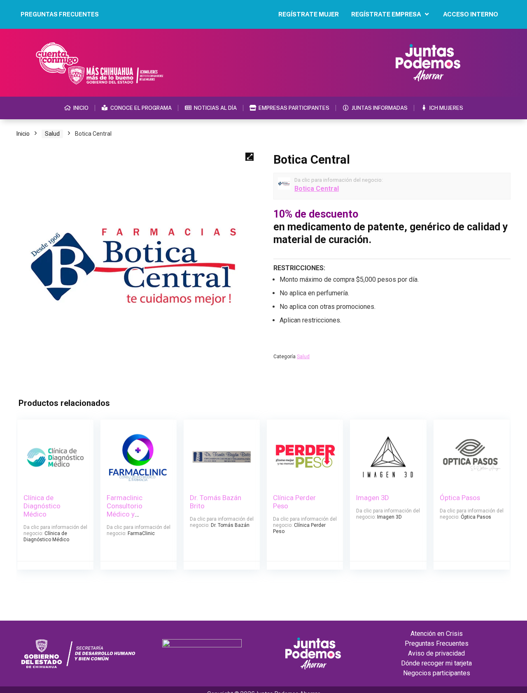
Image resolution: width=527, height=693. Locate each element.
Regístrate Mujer (308, 14)
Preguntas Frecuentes (437, 643)
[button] (249, 157)
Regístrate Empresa (386, 14)
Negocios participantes (436, 673)
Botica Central (316, 188)
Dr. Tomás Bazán (230, 525)
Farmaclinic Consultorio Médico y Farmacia (124, 510)
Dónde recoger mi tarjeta (436, 663)
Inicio (23, 133)
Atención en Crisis (436, 633)
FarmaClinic (141, 533)
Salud (52, 133)
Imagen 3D (372, 498)
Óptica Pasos (460, 498)
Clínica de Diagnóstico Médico (42, 506)
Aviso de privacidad (436, 653)
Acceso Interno (470, 14)
